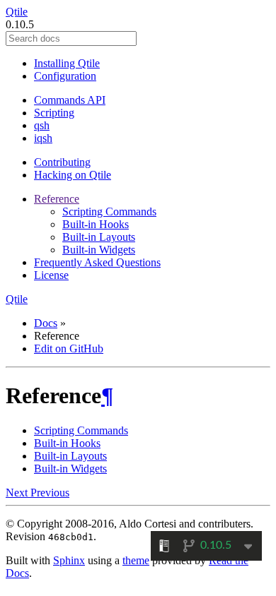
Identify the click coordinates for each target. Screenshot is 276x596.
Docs (45, 323)
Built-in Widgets (98, 250)
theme (135, 560)
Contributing (62, 162)
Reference (56, 199)
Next (18, 493)
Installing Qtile (67, 63)
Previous (49, 493)
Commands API (69, 100)
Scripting (54, 113)
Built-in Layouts (98, 237)
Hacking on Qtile (72, 175)
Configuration (65, 76)
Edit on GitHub (68, 348)
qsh (42, 125)
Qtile (17, 12)
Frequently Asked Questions (97, 262)
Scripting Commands (109, 211)
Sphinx (69, 560)
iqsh (43, 138)
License (51, 275)
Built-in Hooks (95, 224)
